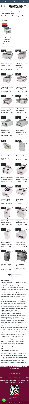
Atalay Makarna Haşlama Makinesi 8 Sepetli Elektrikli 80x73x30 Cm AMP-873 (21, 109)
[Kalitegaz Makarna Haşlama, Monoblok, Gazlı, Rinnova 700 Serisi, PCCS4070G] (7, 234)
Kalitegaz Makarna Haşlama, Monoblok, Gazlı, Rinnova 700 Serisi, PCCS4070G (6, 243)
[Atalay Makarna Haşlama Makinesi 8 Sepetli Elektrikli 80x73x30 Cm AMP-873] (21, 101)
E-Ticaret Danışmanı (14, 397)
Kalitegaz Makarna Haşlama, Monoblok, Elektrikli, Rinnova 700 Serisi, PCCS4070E (6, 221)
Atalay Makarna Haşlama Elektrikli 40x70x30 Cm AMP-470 (7, 88)
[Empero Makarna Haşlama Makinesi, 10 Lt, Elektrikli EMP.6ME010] (7, 122)
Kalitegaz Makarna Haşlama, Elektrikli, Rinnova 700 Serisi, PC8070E (20, 200)
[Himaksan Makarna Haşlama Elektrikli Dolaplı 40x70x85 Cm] (21, 146)
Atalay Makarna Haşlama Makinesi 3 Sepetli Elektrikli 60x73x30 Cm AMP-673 (21, 88)
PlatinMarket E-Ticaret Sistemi (10, 402)
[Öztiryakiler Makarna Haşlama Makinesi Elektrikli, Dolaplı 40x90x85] (7, 256)
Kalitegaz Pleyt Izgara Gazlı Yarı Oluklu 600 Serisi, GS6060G (21, 243)
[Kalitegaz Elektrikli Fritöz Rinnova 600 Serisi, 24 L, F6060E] (7, 169)
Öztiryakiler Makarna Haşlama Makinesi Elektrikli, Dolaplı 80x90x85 (20, 265)
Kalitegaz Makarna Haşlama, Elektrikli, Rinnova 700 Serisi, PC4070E (6, 200)
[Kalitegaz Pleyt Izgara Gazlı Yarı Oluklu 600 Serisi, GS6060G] (21, 234)
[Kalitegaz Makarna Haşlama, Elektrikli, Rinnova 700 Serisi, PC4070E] (7, 191)
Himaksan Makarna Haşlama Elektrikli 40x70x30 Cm (5, 155)
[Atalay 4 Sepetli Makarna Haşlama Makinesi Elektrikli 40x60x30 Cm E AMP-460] (21, 55)
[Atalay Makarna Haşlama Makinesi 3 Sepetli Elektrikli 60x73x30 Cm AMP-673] (21, 79)
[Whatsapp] (4, 400)
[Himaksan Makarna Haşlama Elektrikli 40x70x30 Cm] (7, 146)
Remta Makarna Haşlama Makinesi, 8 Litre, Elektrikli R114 (7, 38)
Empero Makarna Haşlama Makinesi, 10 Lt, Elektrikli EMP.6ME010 (7, 131)
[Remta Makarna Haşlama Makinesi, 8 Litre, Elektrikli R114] (7, 29)
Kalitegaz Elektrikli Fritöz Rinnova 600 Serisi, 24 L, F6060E (7, 178)
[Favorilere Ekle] (12, 51)
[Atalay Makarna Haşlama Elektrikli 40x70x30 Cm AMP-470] (7, 79)
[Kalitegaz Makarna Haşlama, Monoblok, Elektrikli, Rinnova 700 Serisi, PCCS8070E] (21, 213)
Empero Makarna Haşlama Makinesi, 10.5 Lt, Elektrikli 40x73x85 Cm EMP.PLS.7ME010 (21, 131)
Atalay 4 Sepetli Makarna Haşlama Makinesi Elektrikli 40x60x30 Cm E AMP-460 (22, 64)
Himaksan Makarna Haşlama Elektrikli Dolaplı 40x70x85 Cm (22, 155)
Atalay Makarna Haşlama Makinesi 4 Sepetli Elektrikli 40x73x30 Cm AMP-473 (7, 109)
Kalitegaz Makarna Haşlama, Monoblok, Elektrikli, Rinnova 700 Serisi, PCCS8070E (21, 221)
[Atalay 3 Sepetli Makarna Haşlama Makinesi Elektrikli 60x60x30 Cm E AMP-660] (7, 55)
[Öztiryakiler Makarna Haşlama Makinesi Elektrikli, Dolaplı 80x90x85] (21, 256)
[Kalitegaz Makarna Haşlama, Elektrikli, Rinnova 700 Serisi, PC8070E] (21, 191)
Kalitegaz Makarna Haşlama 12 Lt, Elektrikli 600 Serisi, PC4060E (21, 178)
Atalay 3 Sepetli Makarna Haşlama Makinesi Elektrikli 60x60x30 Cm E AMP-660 (7, 64)
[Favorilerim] (25, 6)
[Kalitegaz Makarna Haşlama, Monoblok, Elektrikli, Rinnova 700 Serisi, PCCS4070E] (7, 213)
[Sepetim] (27, 6)
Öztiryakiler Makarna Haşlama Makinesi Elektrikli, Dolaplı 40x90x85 (6, 265)
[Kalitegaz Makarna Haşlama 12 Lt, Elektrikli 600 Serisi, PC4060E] (21, 169)
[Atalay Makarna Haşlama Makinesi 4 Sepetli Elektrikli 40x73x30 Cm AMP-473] (7, 101)
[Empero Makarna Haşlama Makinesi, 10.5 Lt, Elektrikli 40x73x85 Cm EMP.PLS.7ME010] (21, 122)
